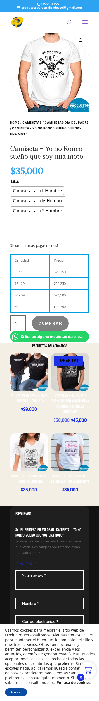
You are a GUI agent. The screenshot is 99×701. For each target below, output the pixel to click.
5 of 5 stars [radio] (35, 563)
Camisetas (32, 122)
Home (15, 122)
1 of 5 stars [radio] (17, 563)
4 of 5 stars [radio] (30, 563)
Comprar (50, 323)
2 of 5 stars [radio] (21, 563)
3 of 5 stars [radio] (26, 563)
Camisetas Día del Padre (67, 122)
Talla (15, 181)
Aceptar (16, 692)
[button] (81, 40)
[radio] (37, 191)
